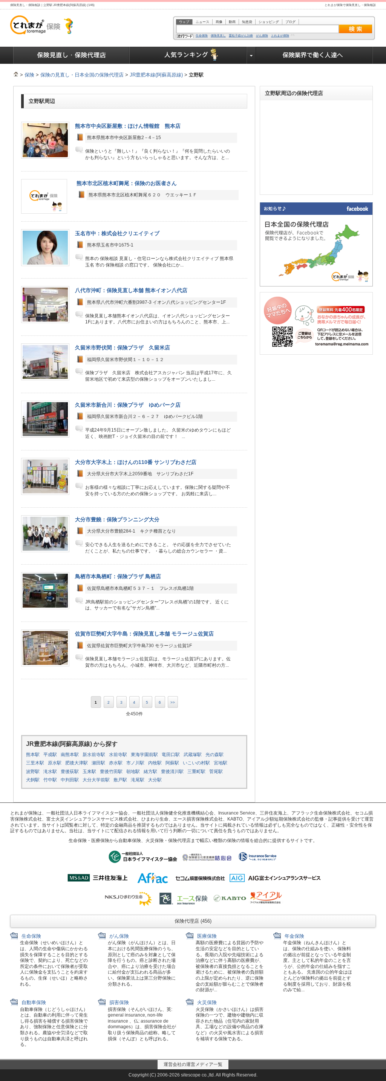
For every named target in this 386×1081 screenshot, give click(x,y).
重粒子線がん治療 (241, 35)
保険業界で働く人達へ (314, 55)
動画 (232, 22)
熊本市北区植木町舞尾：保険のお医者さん (127, 183)
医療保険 (206, 936)
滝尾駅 (137, 779)
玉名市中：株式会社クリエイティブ (117, 233)
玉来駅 (89, 771)
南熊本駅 (70, 754)
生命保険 (202, 35)
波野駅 (33, 771)
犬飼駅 (33, 779)
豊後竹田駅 (111, 771)
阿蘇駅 (172, 763)
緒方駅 (150, 771)
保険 (29, 75)
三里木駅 (35, 763)
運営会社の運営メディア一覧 (193, 1064)
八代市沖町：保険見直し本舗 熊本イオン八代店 (131, 290)
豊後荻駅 (70, 771)
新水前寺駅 (94, 754)
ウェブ (184, 22)
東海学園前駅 (144, 754)
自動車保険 (33, 1002)
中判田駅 (70, 779)
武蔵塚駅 (193, 754)
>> (172, 702)
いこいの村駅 (196, 763)
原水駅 (54, 763)
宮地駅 (220, 763)
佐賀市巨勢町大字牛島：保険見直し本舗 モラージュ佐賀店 (144, 634)
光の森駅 (214, 754)
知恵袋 (247, 22)
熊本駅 (33, 754)
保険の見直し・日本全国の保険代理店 (82, 75)
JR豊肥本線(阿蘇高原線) (156, 75)
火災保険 (206, 1002)
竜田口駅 (171, 754)
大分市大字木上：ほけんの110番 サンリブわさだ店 (135, 462)
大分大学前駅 (96, 779)
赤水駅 (116, 763)
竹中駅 (50, 779)
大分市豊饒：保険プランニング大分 (117, 519)
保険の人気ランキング (188, 55)
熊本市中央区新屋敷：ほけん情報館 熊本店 (128, 126)
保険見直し (218, 35)
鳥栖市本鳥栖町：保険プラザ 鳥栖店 (118, 576)
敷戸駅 (120, 779)
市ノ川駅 (135, 763)
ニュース (202, 22)
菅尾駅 (216, 771)
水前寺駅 (118, 754)
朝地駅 (133, 771)
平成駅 (50, 754)
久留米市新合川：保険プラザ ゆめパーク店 (128, 405)
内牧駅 (155, 763)
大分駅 (155, 779)
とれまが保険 (280, 35)
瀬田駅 (98, 763)
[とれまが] (15, 75)
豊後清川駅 (172, 771)
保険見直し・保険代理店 (71, 55)
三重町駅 (196, 771)
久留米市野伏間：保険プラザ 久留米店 (125, 348)
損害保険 (118, 1002)
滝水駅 (50, 771)
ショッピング (269, 22)
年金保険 (293, 936)
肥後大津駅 (76, 763)
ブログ (290, 22)
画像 (219, 22)
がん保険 (262, 35)
